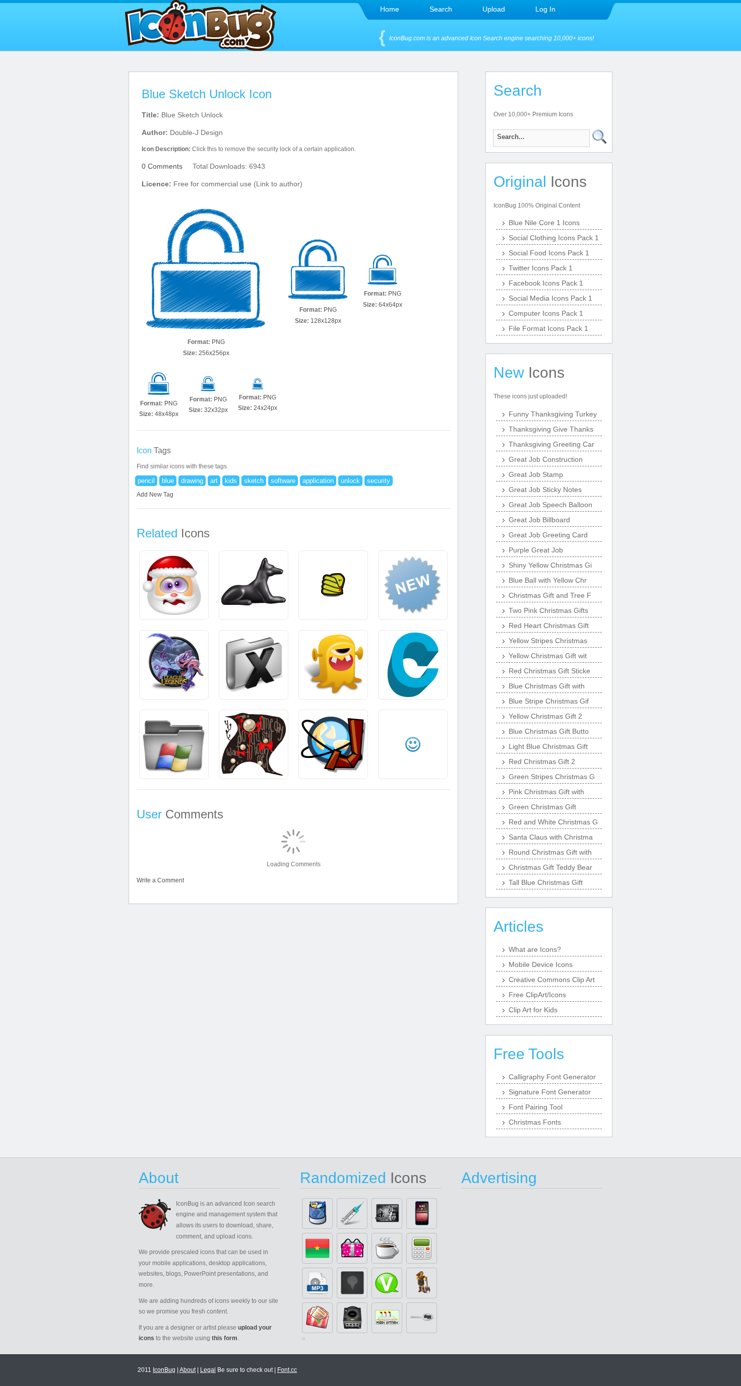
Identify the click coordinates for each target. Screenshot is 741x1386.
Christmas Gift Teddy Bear (550, 867)
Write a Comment (160, 880)
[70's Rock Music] (387, 1213)
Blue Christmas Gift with (547, 686)
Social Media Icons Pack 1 (550, 298)
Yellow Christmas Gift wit (548, 656)
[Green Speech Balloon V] (387, 1283)
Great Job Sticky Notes (545, 490)
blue (168, 480)
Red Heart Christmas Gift (549, 625)
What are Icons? (535, 949)
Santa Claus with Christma (551, 837)
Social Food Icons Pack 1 (549, 253)
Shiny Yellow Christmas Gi (550, 565)
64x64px (390, 304)
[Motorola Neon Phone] (422, 1213)
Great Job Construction (546, 459)
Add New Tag (155, 494)
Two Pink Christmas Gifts (548, 610)
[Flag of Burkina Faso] (317, 1248)
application (318, 480)
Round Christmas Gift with (550, 852)
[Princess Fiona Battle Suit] (422, 1283)
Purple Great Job (536, 550)
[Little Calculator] (422, 1248)
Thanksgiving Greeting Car (551, 444)
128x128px (326, 320)
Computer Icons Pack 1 (546, 313)
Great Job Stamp (536, 474)
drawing (192, 480)
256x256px (214, 353)
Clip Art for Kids (533, 1010)
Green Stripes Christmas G (552, 777)
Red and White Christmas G (553, 822)
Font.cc (287, 1369)
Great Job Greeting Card (548, 535)
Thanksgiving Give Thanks (551, 429)
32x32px (216, 409)
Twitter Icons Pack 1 (541, 268)
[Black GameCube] (352, 1318)
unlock (350, 480)
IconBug (164, 1369)
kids (231, 480)
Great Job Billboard (539, 520)
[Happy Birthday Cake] (387, 1318)
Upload (493, 9)
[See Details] (174, 585)
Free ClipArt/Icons (537, 995)
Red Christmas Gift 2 (542, 761)
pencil (146, 480)
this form (224, 1338)
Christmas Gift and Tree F (550, 595)
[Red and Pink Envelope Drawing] (317, 1318)
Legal (208, 1369)
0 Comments (162, 166)
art (214, 480)
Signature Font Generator (550, 1092)
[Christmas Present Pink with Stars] (352, 1248)
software (283, 480)
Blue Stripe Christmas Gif (549, 701)
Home (389, 9)
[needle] (352, 1213)
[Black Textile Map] (352, 1283)
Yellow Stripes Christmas (548, 641)
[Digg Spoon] (422, 1318)
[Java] (387, 1248)
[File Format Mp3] (317, 1283)
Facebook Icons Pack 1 (546, 283)
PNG (218, 341)
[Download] (206, 270)
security (378, 480)
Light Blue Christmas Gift (548, 746)
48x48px (166, 414)
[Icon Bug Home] (200, 48)
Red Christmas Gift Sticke (549, 671)
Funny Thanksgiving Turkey (553, 414)
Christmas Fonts (535, 1122)
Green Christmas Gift (542, 807)
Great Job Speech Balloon (550, 505)
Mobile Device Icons (541, 964)
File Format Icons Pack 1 (548, 328)
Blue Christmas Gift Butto (549, 731)
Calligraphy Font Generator (552, 1077)
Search (440, 9)
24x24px (265, 407)
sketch (254, 480)
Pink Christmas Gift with (546, 792)
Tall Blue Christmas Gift (546, 882)
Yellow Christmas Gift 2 (545, 716)
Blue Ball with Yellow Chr (548, 580)
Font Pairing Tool (536, 1107)
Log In (545, 9)
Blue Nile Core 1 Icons (544, 223)
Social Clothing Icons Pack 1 (554, 238)
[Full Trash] (317, 1213)
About (187, 1369)
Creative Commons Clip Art (552, 980)
